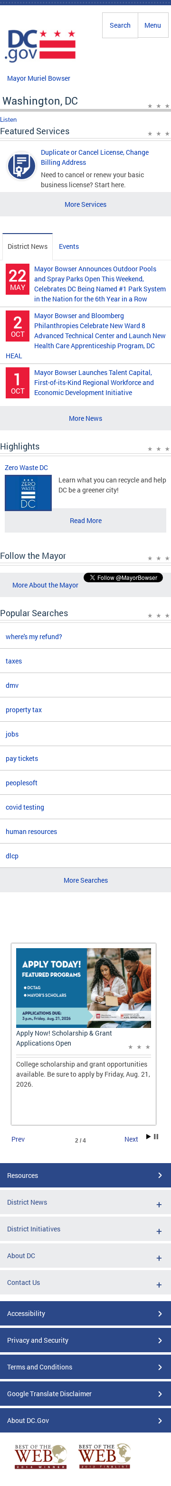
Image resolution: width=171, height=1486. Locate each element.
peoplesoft (22, 782)
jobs (12, 733)
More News (85, 418)
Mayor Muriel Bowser (38, 78)
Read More (86, 520)
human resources (31, 831)
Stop (156, 1136)
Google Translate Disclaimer (49, 1393)
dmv (12, 685)
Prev (18, 1139)
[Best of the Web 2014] (40, 1469)
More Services (85, 204)
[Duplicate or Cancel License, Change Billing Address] (22, 174)
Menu (152, 25)
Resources (22, 1175)
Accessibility (26, 1313)
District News (28, 246)
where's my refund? (34, 636)
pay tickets (22, 758)
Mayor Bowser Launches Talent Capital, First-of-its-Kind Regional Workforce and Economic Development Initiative (94, 382)
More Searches (86, 880)
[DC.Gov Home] (40, 61)
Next (131, 1139)
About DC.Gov (28, 1420)
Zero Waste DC (26, 467)
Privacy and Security (37, 1340)
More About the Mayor (45, 584)
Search (120, 25)
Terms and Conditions (39, 1366)
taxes (14, 660)
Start (148, 1136)
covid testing (25, 807)
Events (69, 246)
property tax (24, 709)
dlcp (12, 855)
